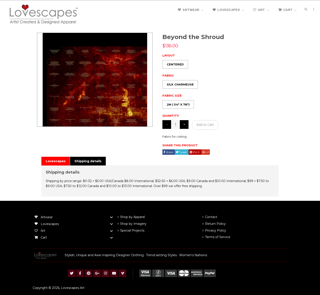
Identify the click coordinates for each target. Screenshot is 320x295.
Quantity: (170, 115)
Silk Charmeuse (180, 84)
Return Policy (215, 224)
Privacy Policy (215, 230)
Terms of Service (217, 237)
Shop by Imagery (133, 224)
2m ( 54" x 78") (178, 104)
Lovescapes (56, 161)
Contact (211, 217)
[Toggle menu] (111, 217)
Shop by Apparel (132, 217)
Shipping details (87, 161)
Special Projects (132, 230)
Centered (175, 64)
